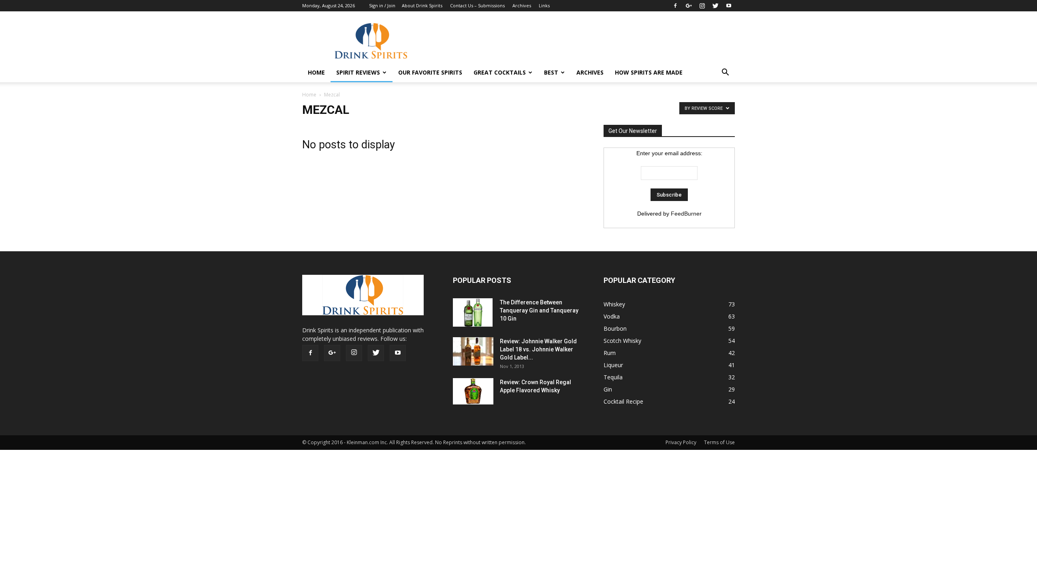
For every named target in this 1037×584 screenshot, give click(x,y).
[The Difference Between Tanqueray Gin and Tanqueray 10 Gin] (473, 312)
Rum (610, 353)
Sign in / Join (382, 5)
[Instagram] (702, 5)
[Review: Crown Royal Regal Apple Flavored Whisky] (473, 391)
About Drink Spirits (422, 5)
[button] (725, 72)
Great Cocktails (500, 72)
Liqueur (613, 365)
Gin (608, 389)
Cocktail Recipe (623, 401)
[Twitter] (715, 5)
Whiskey (614, 304)
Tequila (613, 377)
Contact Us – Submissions (477, 5)
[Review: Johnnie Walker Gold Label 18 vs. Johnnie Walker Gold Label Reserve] (473, 351)
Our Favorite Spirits (430, 72)
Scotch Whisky (622, 340)
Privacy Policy (681, 442)
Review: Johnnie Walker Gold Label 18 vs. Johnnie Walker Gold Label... (538, 349)
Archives (521, 5)
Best (551, 72)
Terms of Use (719, 442)
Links (544, 5)
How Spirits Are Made (649, 72)
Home (309, 94)
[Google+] (689, 5)
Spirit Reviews (358, 72)
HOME (316, 72)
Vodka (612, 316)
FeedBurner (686, 213)
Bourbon (615, 328)
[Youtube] (729, 5)
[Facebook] (675, 5)
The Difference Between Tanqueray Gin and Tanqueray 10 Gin (539, 310)
